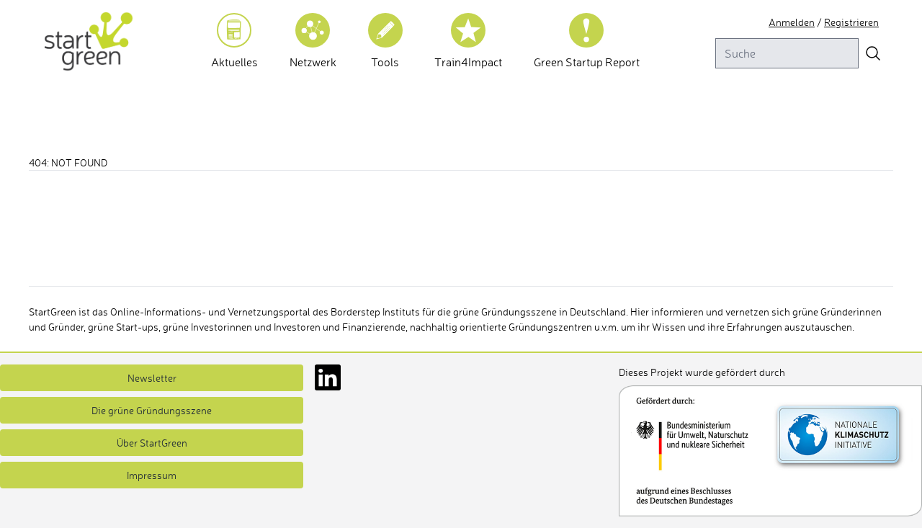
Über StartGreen (152, 443)
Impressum (151, 475)
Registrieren (851, 22)
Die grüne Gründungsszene (151, 410)
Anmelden (792, 22)
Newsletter (151, 378)
